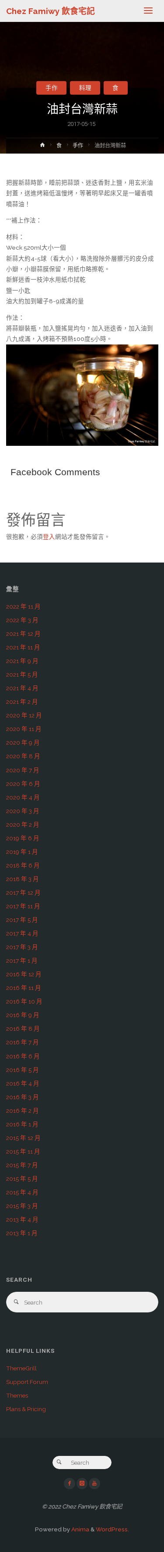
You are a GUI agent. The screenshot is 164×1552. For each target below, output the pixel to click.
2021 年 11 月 (23, 647)
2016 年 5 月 (22, 1069)
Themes (17, 1395)
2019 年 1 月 (22, 851)
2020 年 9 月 (23, 742)
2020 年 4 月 (23, 797)
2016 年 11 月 (23, 987)
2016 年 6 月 (23, 1056)
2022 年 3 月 (22, 620)
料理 (85, 87)
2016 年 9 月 (22, 1014)
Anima (79, 1529)
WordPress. (112, 1529)
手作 (51, 87)
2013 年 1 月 (22, 1233)
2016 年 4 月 (22, 1083)
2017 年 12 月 (23, 892)
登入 (49, 536)
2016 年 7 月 (22, 1042)
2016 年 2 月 (22, 1110)
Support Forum (27, 1381)
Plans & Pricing (26, 1408)
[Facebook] (69, 1483)
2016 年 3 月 (22, 1096)
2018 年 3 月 (22, 878)
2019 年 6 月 (22, 838)
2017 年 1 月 (22, 960)
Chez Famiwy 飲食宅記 (50, 11)
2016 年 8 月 (23, 1028)
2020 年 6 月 (23, 783)
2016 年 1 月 (22, 1124)
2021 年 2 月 (22, 701)
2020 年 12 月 (24, 715)
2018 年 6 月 (23, 865)
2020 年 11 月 (24, 728)
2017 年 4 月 (22, 933)
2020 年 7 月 (22, 770)
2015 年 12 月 (23, 1137)
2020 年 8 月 (23, 756)
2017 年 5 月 (22, 919)
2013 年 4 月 (22, 1219)
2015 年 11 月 (23, 1151)
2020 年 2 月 (22, 824)
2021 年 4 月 (22, 688)
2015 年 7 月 (22, 1164)
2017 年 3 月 (22, 946)
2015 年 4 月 (22, 1192)
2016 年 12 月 (24, 974)
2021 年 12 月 (23, 633)
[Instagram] (82, 1483)
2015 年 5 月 (22, 1178)
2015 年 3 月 (22, 1205)
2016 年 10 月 (24, 1001)
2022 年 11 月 (23, 606)
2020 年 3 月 (22, 810)
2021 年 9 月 (22, 660)
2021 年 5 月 (22, 674)
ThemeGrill (21, 1368)
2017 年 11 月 (23, 906)
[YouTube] (94, 1483)
